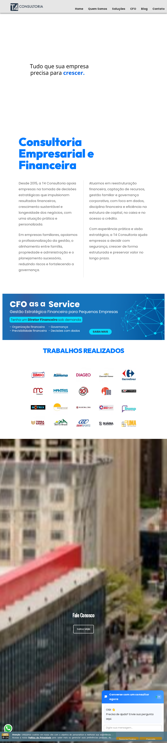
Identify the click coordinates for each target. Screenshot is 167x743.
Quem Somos (97, 9)
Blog (144, 9)
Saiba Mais (83, 629)
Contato (158, 9)
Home (79, 9)
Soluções (118, 9)
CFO (133, 9)
